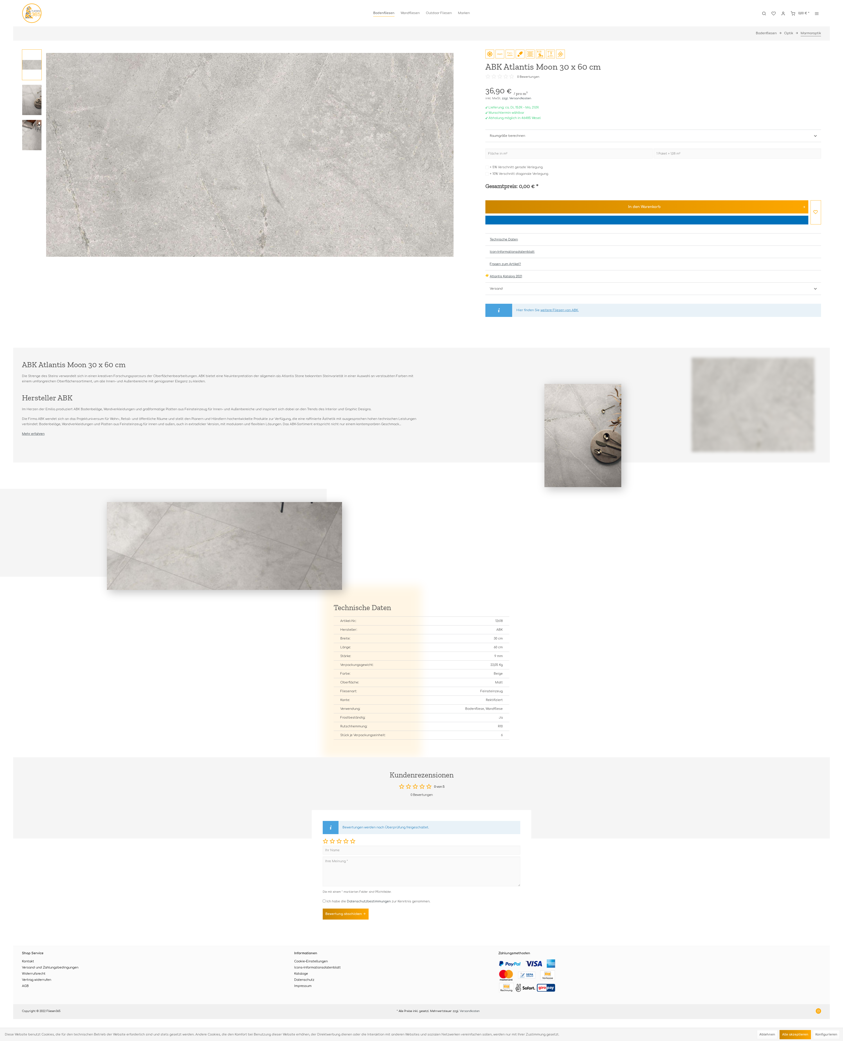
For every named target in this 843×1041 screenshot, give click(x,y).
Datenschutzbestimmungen (369, 901)
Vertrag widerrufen (36, 979)
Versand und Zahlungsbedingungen (50, 967)
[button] (325, 841)
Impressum (303, 986)
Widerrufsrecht (33, 973)
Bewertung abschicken (344, 914)
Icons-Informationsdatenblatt (317, 967)
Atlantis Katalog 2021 (506, 276)
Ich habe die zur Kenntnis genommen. (378, 901)
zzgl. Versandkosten (516, 98)
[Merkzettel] (773, 13)
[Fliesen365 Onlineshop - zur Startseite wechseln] (32, 13)
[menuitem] (384, 13)
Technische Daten (504, 239)
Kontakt (28, 961)
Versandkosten (470, 1011)
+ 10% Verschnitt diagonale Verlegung (519, 173)
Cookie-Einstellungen (311, 961)
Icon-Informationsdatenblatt (512, 251)
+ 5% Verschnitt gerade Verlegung (516, 167)
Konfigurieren (826, 1034)
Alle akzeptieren (795, 1034)
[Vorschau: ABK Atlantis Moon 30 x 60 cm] (32, 64)
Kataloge (301, 973)
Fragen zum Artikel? (505, 264)
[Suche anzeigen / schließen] (764, 13)
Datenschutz (304, 979)
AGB (25, 986)
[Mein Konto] (783, 13)
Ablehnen (767, 1034)
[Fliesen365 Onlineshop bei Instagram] (818, 1011)
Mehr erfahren (33, 434)
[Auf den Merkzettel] (816, 212)
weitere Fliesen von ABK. (559, 310)
